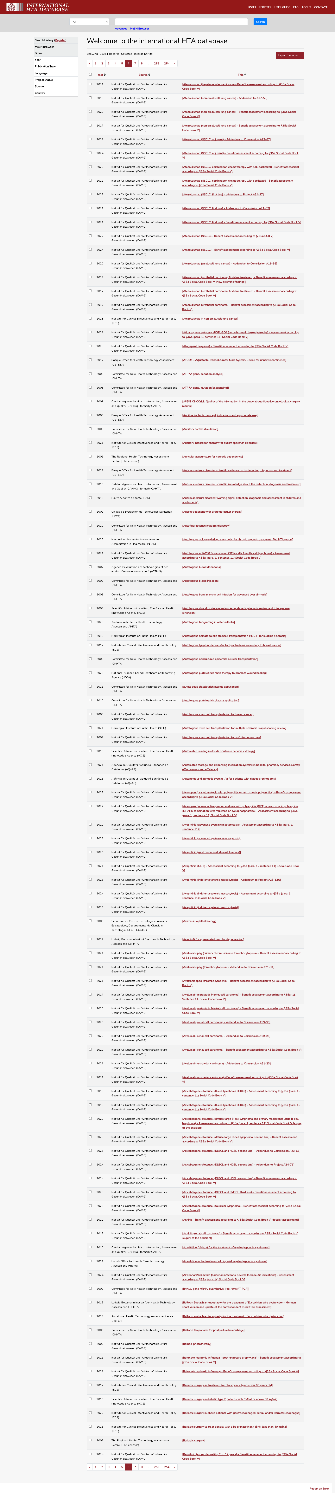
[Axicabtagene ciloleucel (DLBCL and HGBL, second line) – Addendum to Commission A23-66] (241, 1151)
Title (240, 75)
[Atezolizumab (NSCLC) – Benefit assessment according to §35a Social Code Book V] (236, 250)
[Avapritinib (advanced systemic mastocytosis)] (211, 838)
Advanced (121, 28)
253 (156, 63)
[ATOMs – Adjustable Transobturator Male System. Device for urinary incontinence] (234, 360)
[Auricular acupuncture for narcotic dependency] (212, 456)
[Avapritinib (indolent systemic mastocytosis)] (210, 907)
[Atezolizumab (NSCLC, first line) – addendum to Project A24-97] (223, 194)
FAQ (296, 7)
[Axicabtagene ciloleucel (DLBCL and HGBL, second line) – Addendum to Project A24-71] (238, 1164)
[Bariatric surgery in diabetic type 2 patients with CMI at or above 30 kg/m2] (229, 1399)
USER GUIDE (282, 7)
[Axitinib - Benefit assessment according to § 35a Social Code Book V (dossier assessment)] (240, 1220)
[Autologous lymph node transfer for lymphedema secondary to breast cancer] (231, 645)
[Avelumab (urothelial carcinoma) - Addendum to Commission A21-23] (226, 1063)
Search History (44, 40)
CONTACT (320, 7)
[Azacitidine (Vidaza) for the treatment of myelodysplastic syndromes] (226, 1247)
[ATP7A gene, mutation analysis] (203, 374)
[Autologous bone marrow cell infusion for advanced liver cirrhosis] (224, 594)
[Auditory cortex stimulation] (200, 429)
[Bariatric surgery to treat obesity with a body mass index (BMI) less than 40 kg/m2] (234, 1427)
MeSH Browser (139, 28)
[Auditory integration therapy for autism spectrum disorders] (220, 443)
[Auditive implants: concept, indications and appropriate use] (220, 415)
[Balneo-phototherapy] (196, 1344)
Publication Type (45, 66)
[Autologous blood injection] (200, 581)
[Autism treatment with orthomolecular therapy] (212, 512)
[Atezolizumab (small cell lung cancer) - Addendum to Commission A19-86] (229, 263)
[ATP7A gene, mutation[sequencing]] (205, 388)
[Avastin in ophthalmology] (199, 921)
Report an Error (319, 1488)
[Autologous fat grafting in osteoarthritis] (208, 622)
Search (260, 22)
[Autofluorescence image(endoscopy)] (206, 526)
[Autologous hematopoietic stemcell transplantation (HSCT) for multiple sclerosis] (234, 636)
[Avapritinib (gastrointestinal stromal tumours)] (211, 852)
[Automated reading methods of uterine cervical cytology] (218, 751)
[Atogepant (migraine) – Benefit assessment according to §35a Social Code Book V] (235, 346)
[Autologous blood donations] (201, 567)
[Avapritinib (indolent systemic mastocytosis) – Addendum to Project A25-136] (231, 880)
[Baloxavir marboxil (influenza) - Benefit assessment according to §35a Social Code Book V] (240, 1371)
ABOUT (306, 7)
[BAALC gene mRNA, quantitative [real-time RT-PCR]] (215, 1289)
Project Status (44, 80)
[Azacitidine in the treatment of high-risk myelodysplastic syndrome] (224, 1261)
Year (38, 60)
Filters (38, 53)
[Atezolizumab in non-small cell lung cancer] (210, 319)
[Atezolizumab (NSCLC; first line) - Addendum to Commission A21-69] (226, 208)
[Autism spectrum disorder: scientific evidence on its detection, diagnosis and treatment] (237, 470)
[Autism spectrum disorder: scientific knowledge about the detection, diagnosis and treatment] (241, 484)
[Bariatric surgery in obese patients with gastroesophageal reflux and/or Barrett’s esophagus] (241, 1413)
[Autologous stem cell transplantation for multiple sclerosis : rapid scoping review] (234, 728)
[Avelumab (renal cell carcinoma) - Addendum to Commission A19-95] (226, 1022)
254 (166, 63)
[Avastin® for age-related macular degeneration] (213, 939)
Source (39, 86)
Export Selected (288, 55)
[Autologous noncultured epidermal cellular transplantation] (220, 659)
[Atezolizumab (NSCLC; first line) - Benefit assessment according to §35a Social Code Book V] (241, 222)
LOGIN (252, 7)
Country (40, 93)
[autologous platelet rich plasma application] (210, 687)
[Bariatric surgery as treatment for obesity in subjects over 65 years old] (227, 1385)
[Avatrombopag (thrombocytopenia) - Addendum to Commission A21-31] (228, 967)
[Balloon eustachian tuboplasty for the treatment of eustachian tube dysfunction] (233, 1316)
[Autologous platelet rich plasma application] (210, 700)
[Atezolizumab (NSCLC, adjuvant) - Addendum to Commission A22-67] (226, 139)
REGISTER (265, 7)
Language (41, 73)
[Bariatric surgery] (193, 1440)
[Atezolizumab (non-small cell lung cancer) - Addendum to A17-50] (225, 98)
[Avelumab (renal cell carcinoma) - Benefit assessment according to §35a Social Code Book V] (242, 1050)
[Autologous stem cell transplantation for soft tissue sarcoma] (221, 737)
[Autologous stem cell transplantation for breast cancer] (218, 714)
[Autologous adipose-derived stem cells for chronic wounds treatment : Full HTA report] (237, 539)
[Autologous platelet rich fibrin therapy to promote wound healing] (224, 673)
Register (60, 40)
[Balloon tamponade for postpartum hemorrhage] (213, 1330)
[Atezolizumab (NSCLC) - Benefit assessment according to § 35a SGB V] (228, 236)
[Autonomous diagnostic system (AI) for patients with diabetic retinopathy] (229, 779)
